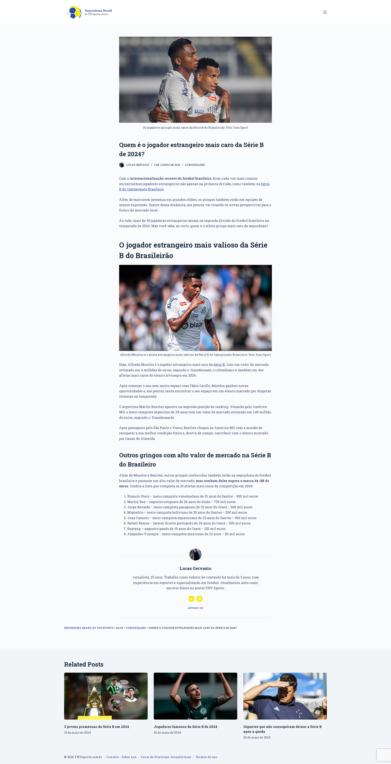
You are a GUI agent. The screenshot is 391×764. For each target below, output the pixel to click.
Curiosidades (195, 164)
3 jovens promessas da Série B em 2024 (96, 726)
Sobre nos (129, 757)
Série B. (219, 364)
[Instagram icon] (200, 599)
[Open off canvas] (325, 12)
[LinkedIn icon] (191, 599)
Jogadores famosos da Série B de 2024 (185, 726)
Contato (113, 757)
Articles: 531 (195, 607)
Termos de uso (206, 757)
